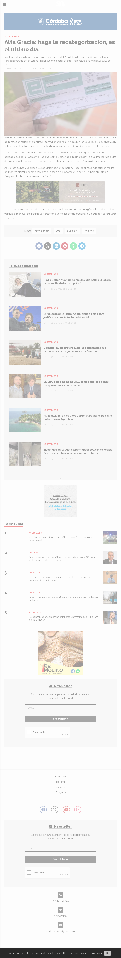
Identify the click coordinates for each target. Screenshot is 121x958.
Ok (107, 953)
